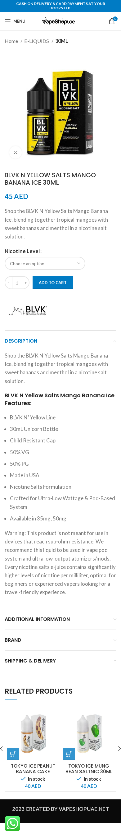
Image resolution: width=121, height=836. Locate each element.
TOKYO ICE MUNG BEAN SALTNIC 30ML (88, 769)
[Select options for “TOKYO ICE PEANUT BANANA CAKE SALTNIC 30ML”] (13, 754)
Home (12, 41)
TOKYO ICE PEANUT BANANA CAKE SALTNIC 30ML (33, 771)
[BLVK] (28, 311)
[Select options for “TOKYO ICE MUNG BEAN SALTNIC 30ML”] (69, 754)
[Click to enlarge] (15, 152)
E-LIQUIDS (37, 41)
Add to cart (53, 282)
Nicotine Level (22, 251)
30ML (61, 41)
